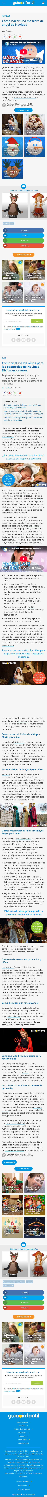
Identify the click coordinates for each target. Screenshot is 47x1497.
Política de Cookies (9, 329)
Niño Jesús (19, 742)
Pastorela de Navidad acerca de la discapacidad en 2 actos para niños (34, 1210)
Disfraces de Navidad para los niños (24, 191)
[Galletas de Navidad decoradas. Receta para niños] (34, 134)
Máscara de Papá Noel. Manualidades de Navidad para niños (11, 152)
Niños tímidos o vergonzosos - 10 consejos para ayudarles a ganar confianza (10, 275)
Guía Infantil (22, 1485)
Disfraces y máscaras (14, 1150)
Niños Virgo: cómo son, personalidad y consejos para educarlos (33, 298)
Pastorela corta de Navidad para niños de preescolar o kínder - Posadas (34, 1232)
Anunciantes (22, 1439)
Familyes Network (22, 1481)
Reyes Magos (8, 645)
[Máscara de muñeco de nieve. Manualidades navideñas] (34, 156)
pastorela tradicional (15, 1123)
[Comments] (20, 37)
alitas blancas (14, 1016)
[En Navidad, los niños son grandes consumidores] (12, 1192)
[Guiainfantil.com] (23, 4)
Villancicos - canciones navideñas (14, 1282)
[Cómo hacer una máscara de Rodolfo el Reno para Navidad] (12, 178)
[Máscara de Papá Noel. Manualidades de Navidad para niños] (12, 156)
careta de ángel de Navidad (31, 76)
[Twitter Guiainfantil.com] (28, 340)
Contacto (22, 1436)
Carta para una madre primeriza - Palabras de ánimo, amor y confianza (12, 298)
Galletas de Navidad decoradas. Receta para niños (34, 130)
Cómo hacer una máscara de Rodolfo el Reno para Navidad (11, 174)
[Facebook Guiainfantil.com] (13, 340)
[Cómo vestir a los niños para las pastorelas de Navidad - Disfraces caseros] (12, 134)
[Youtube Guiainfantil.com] (33, 340)
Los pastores (8, 967)
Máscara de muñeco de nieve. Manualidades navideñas (34, 152)
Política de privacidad (22, 1429)
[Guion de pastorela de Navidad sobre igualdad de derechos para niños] (12, 1237)
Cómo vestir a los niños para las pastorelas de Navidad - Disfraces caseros (11, 128)
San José (6, 774)
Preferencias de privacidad (21, 326)
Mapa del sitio (23, 1443)
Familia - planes (8, 1285)
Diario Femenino (23, 1489)
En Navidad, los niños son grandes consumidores (11, 1189)
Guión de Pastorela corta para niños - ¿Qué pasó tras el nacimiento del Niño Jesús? (11, 1209)
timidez (31, 607)
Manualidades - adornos (25, 97)
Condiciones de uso (36, 326)
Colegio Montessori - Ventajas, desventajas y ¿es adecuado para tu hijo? (35, 276)
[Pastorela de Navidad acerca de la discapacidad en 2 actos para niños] (34, 1214)
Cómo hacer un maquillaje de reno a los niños (34, 1189)
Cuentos (29, 1282)
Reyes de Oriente (23, 838)
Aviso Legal (22, 1432)
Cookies (22, 1425)
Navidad (6, 16)
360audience (30, 1494)
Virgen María (8, 436)
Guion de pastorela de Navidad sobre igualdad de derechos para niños (11, 1231)
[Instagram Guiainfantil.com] (23, 340)
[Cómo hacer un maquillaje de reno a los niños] (34, 1192)
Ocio (12, 223)
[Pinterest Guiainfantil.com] (18, 340)
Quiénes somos (22, 1422)
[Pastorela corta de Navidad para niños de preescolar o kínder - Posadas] (34, 1237)
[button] (6, 4)
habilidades (34, 525)
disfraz (40, 498)
